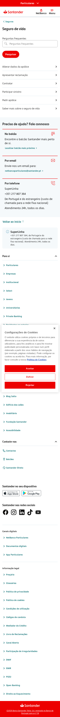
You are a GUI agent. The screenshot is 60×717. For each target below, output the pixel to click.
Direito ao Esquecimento (18, 693)
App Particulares (14, 554)
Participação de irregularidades (21, 651)
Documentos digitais (16, 546)
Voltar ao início (12, 221)
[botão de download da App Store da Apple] (11, 493)
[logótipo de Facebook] (5, 512)
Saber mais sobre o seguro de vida (21, 108)
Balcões (10, 459)
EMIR (8, 668)
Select (9, 290)
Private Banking (14, 316)
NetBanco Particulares (17, 537)
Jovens (9, 299)
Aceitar (30, 368)
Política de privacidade (17, 591)
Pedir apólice (9, 100)
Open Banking (13, 685)
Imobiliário (11, 413)
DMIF (8, 659)
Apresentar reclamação (15, 75)
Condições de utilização (17, 608)
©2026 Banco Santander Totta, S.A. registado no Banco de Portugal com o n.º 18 (30, 712)
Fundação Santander (16, 421)
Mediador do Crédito (16, 625)
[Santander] (13, 11)
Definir (30, 377)
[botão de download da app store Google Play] (31, 493)
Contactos (11, 450)
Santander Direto (14, 467)
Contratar (7, 83)
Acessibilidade (13, 430)
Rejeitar (30, 385)
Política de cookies (15, 600)
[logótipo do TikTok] (30, 512)
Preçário (10, 574)
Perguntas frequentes (14, 38)
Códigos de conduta (16, 617)
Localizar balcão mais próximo (20, 148)
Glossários (11, 583)
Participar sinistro (11, 91)
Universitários (13, 307)
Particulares (12, 265)
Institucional (12, 282)
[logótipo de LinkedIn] (22, 512)
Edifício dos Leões (15, 404)
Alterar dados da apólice (15, 66)
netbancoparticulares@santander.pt (23, 170)
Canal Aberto (12, 642)
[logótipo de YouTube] (38, 512)
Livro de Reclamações (16, 634)
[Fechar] (54, 328)
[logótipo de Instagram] (13, 512)
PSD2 (8, 676)
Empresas (11, 273)
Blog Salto (11, 396)
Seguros (9, 21)
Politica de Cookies (36, 360)
